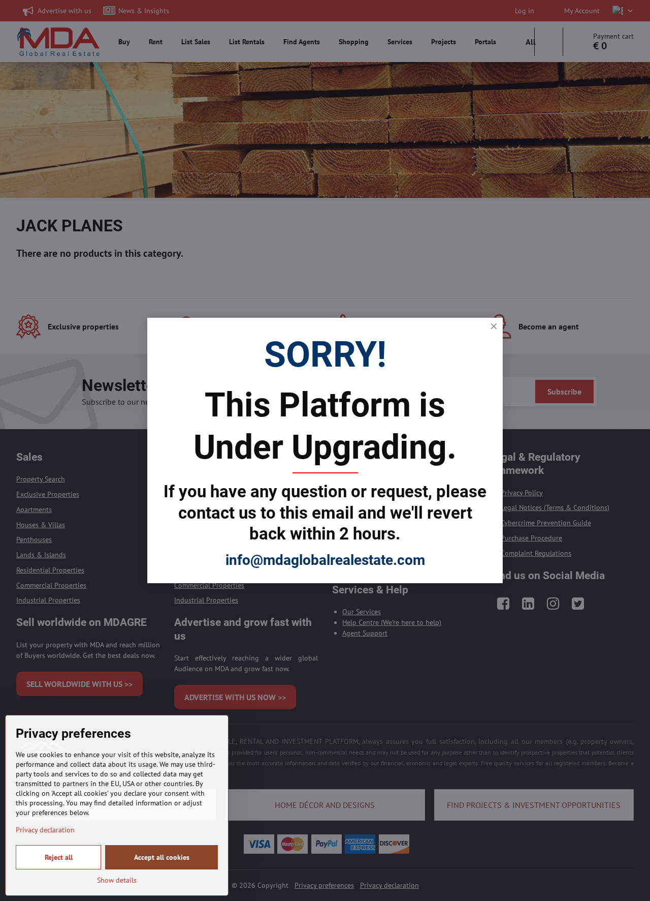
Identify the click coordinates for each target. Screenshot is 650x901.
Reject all (59, 857)
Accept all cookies (161, 857)
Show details (117, 880)
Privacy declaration (45, 829)
